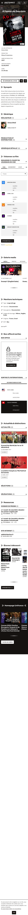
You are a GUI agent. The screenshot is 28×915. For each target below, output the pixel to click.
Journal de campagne (16, 559)
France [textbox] (4, 174)
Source (3, 244)
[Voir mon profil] (25, 2)
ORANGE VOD (10, 204)
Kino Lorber (16, 393)
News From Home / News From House (5, 566)
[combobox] (14, 173)
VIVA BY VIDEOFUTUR (13, 227)
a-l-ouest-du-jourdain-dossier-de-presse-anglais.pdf (13, 511)
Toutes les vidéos (7, 642)
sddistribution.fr (7, 534)
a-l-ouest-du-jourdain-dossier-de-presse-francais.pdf (13, 519)
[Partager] (21, 80)
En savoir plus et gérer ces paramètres (11, 908)
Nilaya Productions (6, 55)
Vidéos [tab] (5, 261)
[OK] (14, 912)
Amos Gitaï (4, 50)
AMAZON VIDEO (11, 182)
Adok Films (15, 405)
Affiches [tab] (22, 261)
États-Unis (10, 390)
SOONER (9, 216)
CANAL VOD (10, 193)
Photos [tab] (14, 261)
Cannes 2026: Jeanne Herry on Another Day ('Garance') (9, 627)
